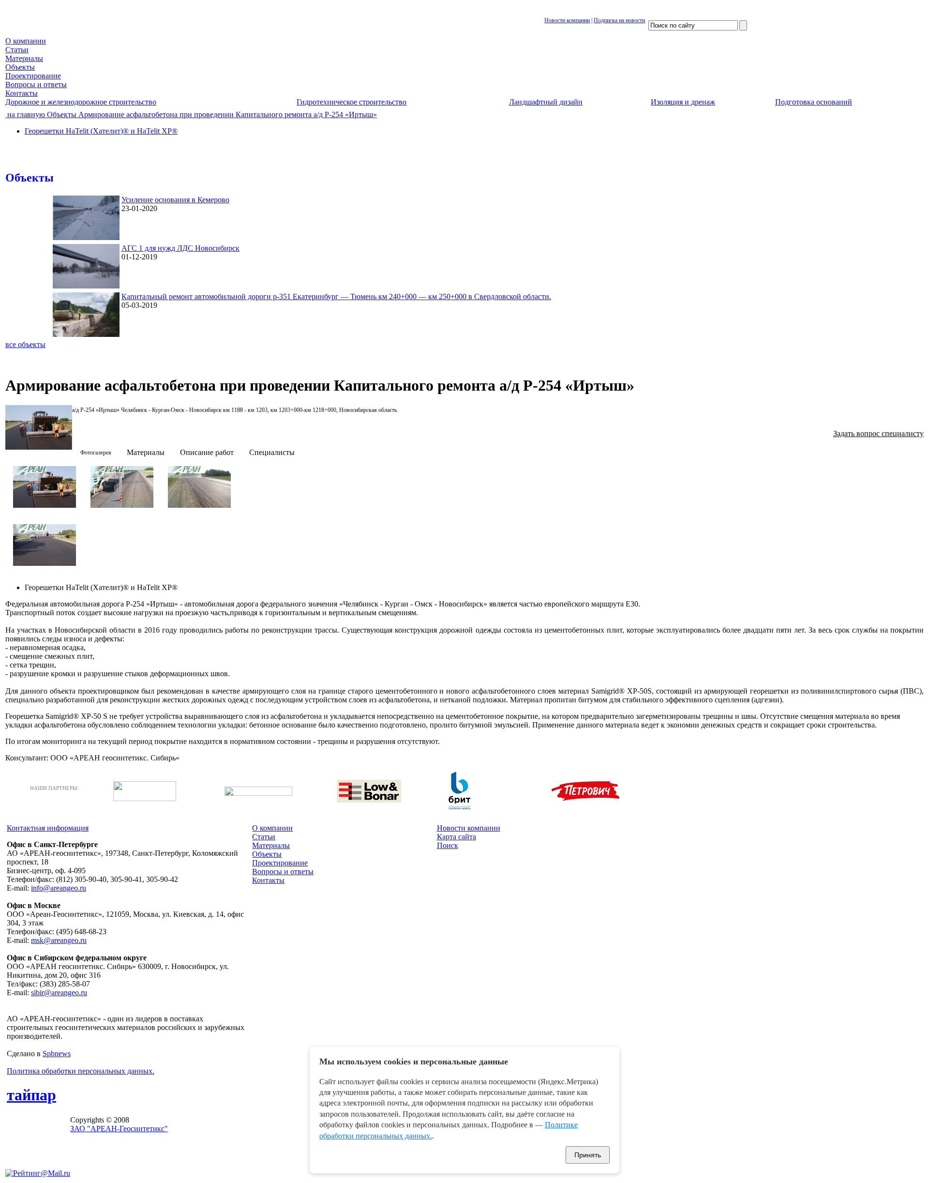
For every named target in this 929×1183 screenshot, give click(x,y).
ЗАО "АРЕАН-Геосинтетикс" (119, 1128)
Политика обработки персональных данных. (80, 1071)
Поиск (447, 845)
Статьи (17, 50)
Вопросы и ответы (36, 84)
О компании (25, 41)
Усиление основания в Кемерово (175, 200)
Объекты (20, 67)
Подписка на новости (619, 20)
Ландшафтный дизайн (546, 102)
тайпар (31, 1095)
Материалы (24, 58)
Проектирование (33, 76)
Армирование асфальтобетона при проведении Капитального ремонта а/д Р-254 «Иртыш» (226, 114)
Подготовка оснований (813, 102)
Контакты (21, 93)
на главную (25, 114)
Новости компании (567, 20)
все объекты (25, 344)
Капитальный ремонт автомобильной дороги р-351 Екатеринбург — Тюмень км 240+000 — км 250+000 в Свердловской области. (336, 296)
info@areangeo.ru (58, 888)
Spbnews (57, 1053)
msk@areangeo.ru (59, 940)
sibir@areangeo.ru (59, 992)
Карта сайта (456, 837)
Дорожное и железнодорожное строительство (80, 102)
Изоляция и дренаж (683, 102)
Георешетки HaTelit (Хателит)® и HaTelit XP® (101, 131)
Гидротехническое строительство (351, 102)
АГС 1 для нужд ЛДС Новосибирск (180, 248)
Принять (587, 1155)
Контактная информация (48, 828)
